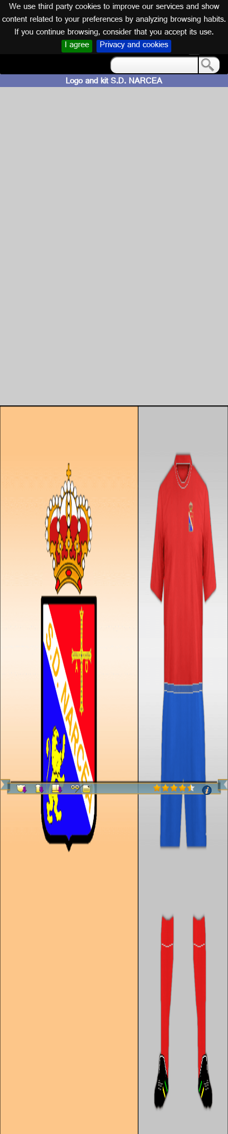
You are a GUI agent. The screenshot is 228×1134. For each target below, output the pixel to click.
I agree (77, 46)
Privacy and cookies (134, 46)
